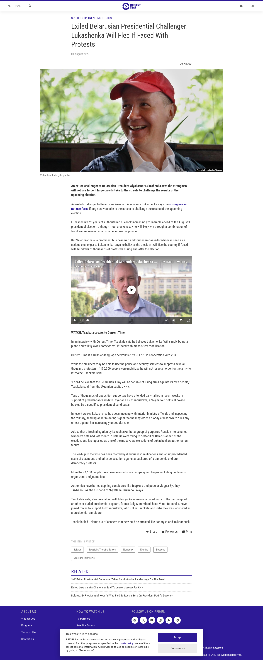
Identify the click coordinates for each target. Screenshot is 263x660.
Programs (26, 625)
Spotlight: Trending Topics (91, 18)
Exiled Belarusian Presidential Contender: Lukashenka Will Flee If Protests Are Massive (138, 262)
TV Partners (83, 618)
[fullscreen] (188, 320)
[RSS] (168, 620)
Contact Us (27, 639)
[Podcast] (177, 620)
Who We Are (28, 618)
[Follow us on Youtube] (151, 620)
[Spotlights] (241, 6)
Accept (178, 637)
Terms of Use (28, 632)
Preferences (178, 648)
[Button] (186, 64)
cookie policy (126, 643)
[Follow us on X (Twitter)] (143, 620)
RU (252, 6)
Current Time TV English (92, 266)
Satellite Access (85, 625)
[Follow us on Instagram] (160, 620)
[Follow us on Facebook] (135, 620)
